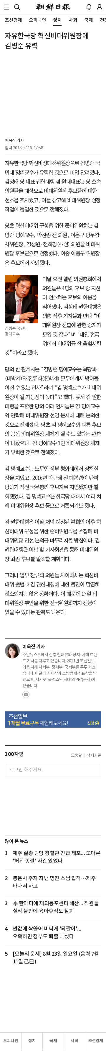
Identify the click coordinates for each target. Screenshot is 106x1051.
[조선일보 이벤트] (53, 719)
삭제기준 (94, 755)
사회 (74, 1040)
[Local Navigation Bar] (6, 7)
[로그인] (99, 7)
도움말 (76, 755)
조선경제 (95, 1040)
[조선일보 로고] (53, 7)
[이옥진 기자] (12, 651)
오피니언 (10, 1040)
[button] (6, 7)
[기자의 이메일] (25, 696)
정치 (32, 1040)
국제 (53, 1040)
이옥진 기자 (14, 140)
